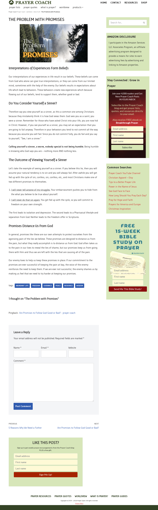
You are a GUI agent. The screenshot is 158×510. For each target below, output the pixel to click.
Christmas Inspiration (120, 208)
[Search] (144, 22)
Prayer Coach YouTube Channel (124, 173)
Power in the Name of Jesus (123, 186)
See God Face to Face (119, 191)
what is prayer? (48, 7)
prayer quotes (30, 7)
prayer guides (119, 496)
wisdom (79, 285)
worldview (64, 7)
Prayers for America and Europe (125, 204)
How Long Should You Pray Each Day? (128, 195)
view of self (36, 12)
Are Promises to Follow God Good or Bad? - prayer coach (47, 312)
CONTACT (115, 2)
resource (68, 285)
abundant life (22, 285)
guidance (48, 285)
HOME (103, 2)
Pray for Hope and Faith (121, 200)
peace (58, 285)
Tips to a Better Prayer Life (122, 182)
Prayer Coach (21, 12)
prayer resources (41, 496)
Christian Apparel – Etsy (121, 177)
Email (44, 347)
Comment (19, 360)
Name (17, 347)
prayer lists (14, 7)
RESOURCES (131, 2)
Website (72, 347)
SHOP (144, 2)
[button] (82, 7)
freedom (36, 285)
